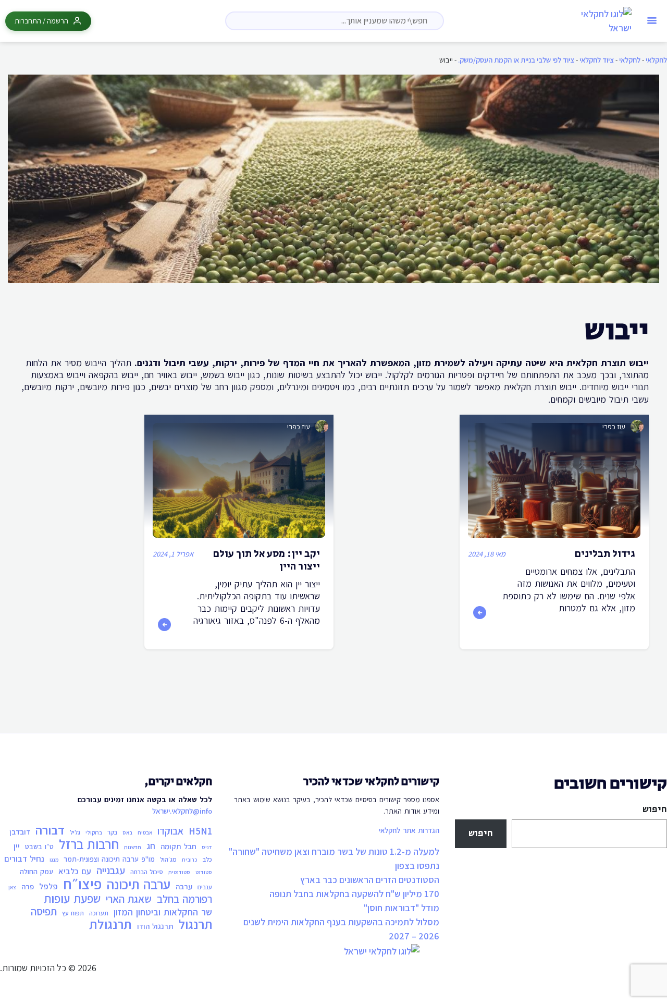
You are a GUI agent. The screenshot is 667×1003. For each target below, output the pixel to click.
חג (150, 846)
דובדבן (19, 832)
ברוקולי (93, 832)
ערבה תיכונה (138, 884)
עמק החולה (36, 871)
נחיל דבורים (24, 858)
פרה (27, 886)
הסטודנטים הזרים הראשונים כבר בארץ (369, 880)
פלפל (48, 886)
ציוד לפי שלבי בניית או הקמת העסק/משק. (516, 60)
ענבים (204, 887)
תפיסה (44, 911)
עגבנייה (110, 871)
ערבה (184, 886)
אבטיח (145, 832)
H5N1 (200, 831)
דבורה (50, 830)
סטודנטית (179, 872)
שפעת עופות (72, 898)
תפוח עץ (73, 913)
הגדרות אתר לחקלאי (409, 830)
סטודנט (203, 872)
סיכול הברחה (146, 871)
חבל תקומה (178, 846)
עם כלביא (74, 871)
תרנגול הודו (155, 926)
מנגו (54, 859)
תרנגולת (110, 924)
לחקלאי (656, 60)
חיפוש (655, 809)
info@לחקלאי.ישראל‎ (182, 811)
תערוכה (98, 913)
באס (127, 832)
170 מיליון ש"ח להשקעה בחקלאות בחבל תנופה (354, 894)
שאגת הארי (129, 899)
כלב (207, 859)
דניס (207, 847)
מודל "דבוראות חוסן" (401, 908)
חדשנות (132, 847)
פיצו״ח (82, 884)
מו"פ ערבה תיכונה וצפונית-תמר (109, 859)
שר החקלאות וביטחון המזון (163, 912)
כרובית (189, 859)
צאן (12, 887)
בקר (112, 832)
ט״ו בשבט (39, 846)
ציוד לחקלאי (596, 60)
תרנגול (195, 925)
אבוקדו (170, 831)
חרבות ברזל (89, 844)
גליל (75, 832)
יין (17, 846)
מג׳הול (168, 859)
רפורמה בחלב (184, 899)
